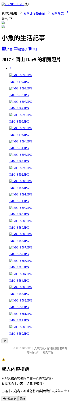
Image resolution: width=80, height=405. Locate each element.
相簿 (9, 49)
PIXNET (26, 348)
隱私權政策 (33, 352)
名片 (36, 49)
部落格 (23, 49)
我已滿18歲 (9, 398)
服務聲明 (48, 352)
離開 (22, 398)
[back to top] (5, 341)
